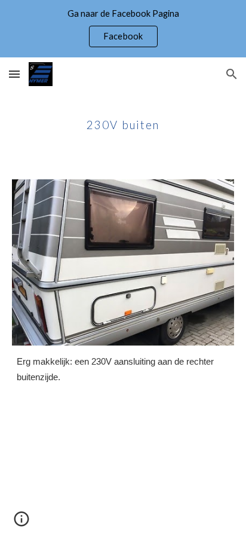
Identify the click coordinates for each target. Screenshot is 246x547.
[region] (123, 28)
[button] (14, 73)
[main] (123, 120)
